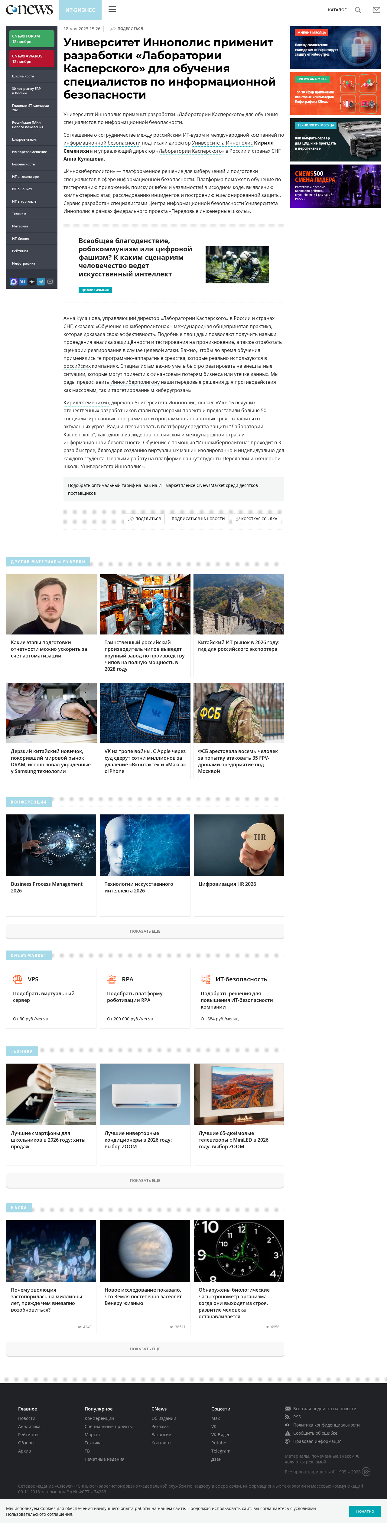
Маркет (92, 1434)
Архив (24, 1451)
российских (77, 366)
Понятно (365, 1511)
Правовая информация (317, 1441)
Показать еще (145, 931)
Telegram (220, 1451)
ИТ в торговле (24, 201)
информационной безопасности (102, 142)
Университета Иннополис (222, 142)
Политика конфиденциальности (326, 1425)
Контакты (161, 1443)
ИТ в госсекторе (25, 176)
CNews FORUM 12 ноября (26, 38)
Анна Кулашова (81, 318)
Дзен (216, 1459)
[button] (358, 10)
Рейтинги (20, 251)
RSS (297, 1417)
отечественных (81, 410)
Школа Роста (23, 76)
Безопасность (23, 164)
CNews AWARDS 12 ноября (27, 58)
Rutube (218, 1443)
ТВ (87, 1451)
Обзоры (26, 1443)
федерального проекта (141, 211)
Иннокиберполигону (135, 382)
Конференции (99, 1418)
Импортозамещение (29, 151)
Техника (93, 1443)
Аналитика (29, 1426)
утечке (241, 374)
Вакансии (161, 1434)
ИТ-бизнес (80, 9)
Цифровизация (24, 139)
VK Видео (220, 1434)
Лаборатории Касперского (190, 151)
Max (215, 1418)
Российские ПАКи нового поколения (27, 124)
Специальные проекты (109, 1426)
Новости (26, 1418)
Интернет (20, 226)
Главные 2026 (30, 107)
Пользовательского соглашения (39, 1514)
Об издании (163, 1418)
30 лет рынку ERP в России (26, 90)
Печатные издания (105, 1459)
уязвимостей (188, 187)
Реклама (160, 1426)
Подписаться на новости (198, 518)
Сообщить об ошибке (315, 1433)
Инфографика (23, 263)
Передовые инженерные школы (209, 211)
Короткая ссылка (259, 518)
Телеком (19, 213)
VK (213, 1426)
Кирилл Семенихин (86, 402)
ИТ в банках (22, 189)
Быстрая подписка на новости (324, 1408)
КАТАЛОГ (337, 10)
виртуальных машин (172, 450)
